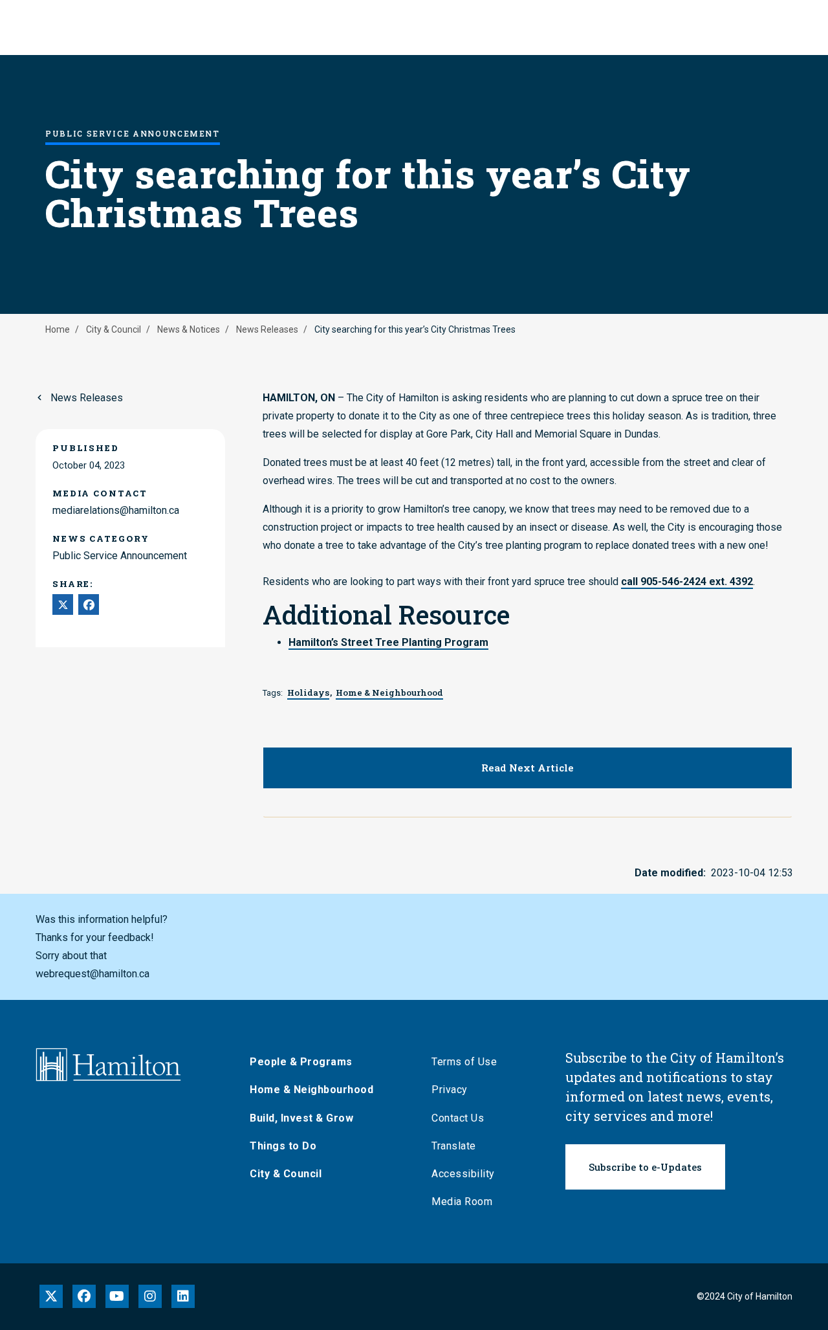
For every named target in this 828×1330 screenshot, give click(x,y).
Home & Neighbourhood (311, 1089)
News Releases (267, 329)
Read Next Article (527, 767)
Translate (453, 1146)
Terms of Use (464, 1062)
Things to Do (283, 1146)
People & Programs (301, 1062)
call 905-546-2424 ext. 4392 (687, 581)
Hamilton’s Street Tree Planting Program (388, 642)
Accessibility (463, 1174)
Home (57, 329)
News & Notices (188, 329)
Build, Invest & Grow (301, 1118)
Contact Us (457, 1118)
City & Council (113, 329)
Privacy (449, 1089)
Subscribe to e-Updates (645, 1166)
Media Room (461, 1201)
